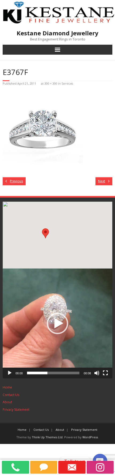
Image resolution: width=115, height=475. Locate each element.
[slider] (53, 373)
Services (67, 83)
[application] (57, 323)
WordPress (90, 437)
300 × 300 (50, 83)
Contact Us (11, 395)
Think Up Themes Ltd (47, 437)
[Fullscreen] (105, 373)
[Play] (9, 373)
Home (7, 387)
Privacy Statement (16, 409)
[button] (57, 323)
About (7, 402)
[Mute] (96, 373)
